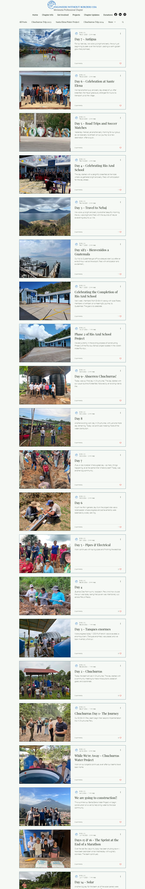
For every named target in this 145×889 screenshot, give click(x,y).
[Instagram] (124, 14)
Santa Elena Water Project (67, 22)
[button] (47, 13)
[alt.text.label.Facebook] (115, 14)
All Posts (23, 22)
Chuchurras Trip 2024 (94, 22)
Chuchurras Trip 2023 (41, 22)
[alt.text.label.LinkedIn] (120, 14)
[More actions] (121, 33)
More (110, 22)
